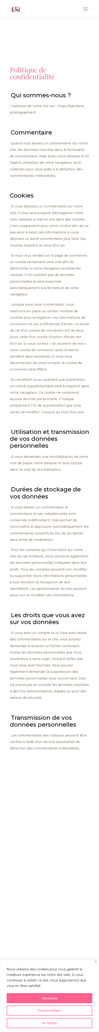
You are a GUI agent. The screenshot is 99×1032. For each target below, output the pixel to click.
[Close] (96, 962)
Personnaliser (49, 1011)
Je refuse (49, 1023)
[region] (49, 996)
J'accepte (49, 998)
